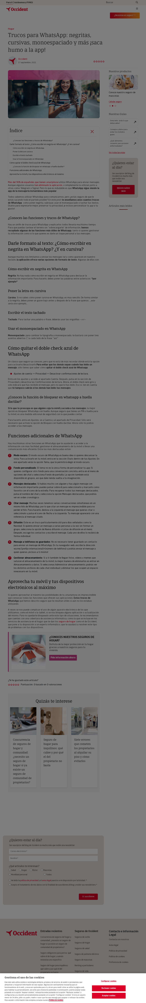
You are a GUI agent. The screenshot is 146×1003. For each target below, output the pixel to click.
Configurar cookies (108, 981)
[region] (73, 988)
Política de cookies (56, 1000)
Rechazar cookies (109, 988)
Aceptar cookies (108, 996)
